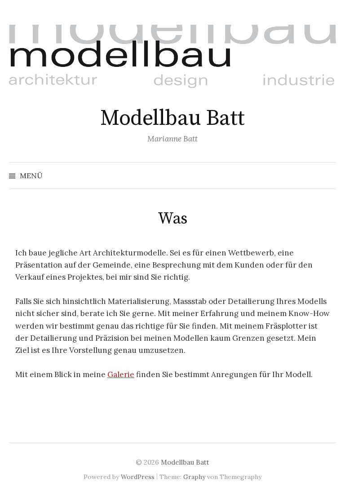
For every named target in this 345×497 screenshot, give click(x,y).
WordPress (138, 477)
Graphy (194, 477)
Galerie (120, 374)
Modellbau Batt (172, 118)
